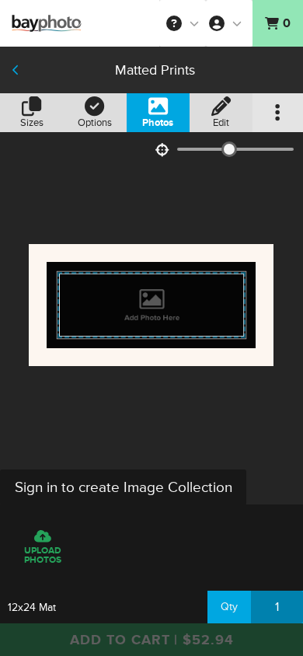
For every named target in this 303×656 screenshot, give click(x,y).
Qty (229, 606)
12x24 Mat (32, 607)
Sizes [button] (32, 123)
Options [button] (95, 123)
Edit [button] (221, 123)
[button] (182, 23)
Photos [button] (157, 123)
